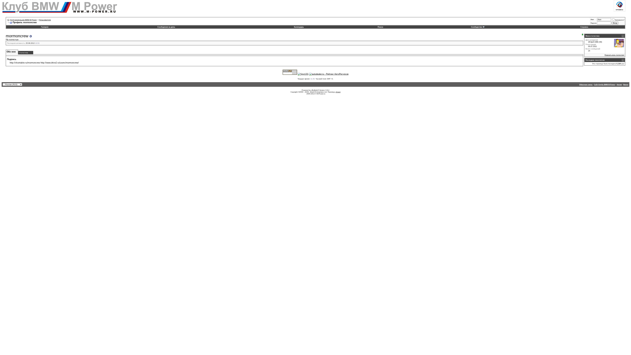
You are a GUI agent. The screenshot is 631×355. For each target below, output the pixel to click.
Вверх (625, 84)
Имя (592, 19)
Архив (619, 84)
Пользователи (45, 20)
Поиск (380, 27)
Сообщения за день (166, 27)
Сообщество (476, 27)
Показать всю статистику (614, 55)
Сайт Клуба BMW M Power (604, 84)
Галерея (44, 27)
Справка (584, 27)
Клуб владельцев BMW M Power (23, 20)
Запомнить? (619, 20)
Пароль (593, 23)
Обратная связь (586, 84)
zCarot (338, 92)
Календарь (299, 27)
